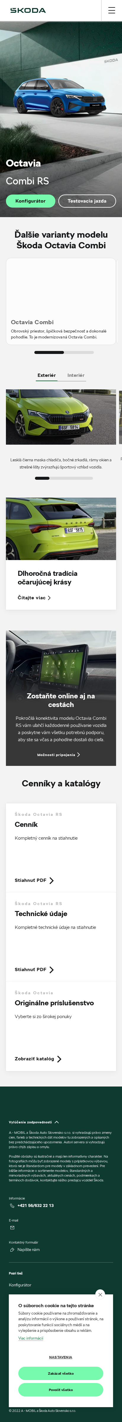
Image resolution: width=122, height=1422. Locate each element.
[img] (28, 10)
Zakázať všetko (61, 1373)
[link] (61, 848)
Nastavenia (60, 1357)
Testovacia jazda (87, 201)
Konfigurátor (30, 201)
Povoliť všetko (61, 1389)
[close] (100, 1294)
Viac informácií (30, 1338)
